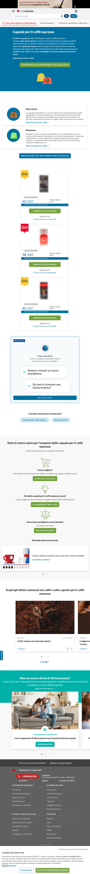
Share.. (71, 649)
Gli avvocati (52, 790)
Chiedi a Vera (46, 398)
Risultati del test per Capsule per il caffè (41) (45, 156)
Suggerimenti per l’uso (45, 504)
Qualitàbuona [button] (30, 201)
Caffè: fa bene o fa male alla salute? (34, 641)
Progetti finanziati (20, 826)
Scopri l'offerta (67, 781)
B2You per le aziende (21, 818)
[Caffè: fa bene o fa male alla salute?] (45, 618)
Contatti (23, 781)
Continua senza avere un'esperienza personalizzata (73, 849)
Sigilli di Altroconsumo (22, 822)
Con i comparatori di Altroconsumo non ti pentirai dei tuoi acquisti (45, 738)
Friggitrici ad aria (54, 805)
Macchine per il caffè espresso (34, 420)
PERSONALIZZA (26, 870)
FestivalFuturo (18, 801)
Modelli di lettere (54, 838)
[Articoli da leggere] (68, 649)
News (49, 822)
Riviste (45, 781)
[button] (47, 205)
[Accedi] (76, 11)
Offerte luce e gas (54, 793)
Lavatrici (50, 801)
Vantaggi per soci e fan (22, 834)
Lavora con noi (18, 797)
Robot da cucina (60, 420)
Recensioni (51, 834)
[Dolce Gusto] (13, 120)
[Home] (13, 770)
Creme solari (52, 797)
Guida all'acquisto (47, 23)
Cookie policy (12, 865)
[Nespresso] (13, 141)
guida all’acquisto (45, 478)
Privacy (4, 865)
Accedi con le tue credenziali (45, 219)
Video (49, 830)
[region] (45, 860)
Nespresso (31, 130)
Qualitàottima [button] (30, 254)
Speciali (50, 818)
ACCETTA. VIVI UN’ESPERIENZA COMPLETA (52, 870)
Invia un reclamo (45, 530)
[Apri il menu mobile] (14, 11)
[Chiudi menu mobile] (75, 6)
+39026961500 (29, 776)
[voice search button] (61, 16)
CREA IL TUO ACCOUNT (60, 763)
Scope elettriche (54, 809)
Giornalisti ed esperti (21, 793)
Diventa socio (45, 744)
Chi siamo (16, 790)
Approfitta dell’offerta (44, 688)
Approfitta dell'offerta (44, 211)
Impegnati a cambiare (21, 805)
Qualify (15, 830)
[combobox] (40, 16)
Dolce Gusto (31, 109)
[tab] (43, 574)
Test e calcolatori (54, 826)
